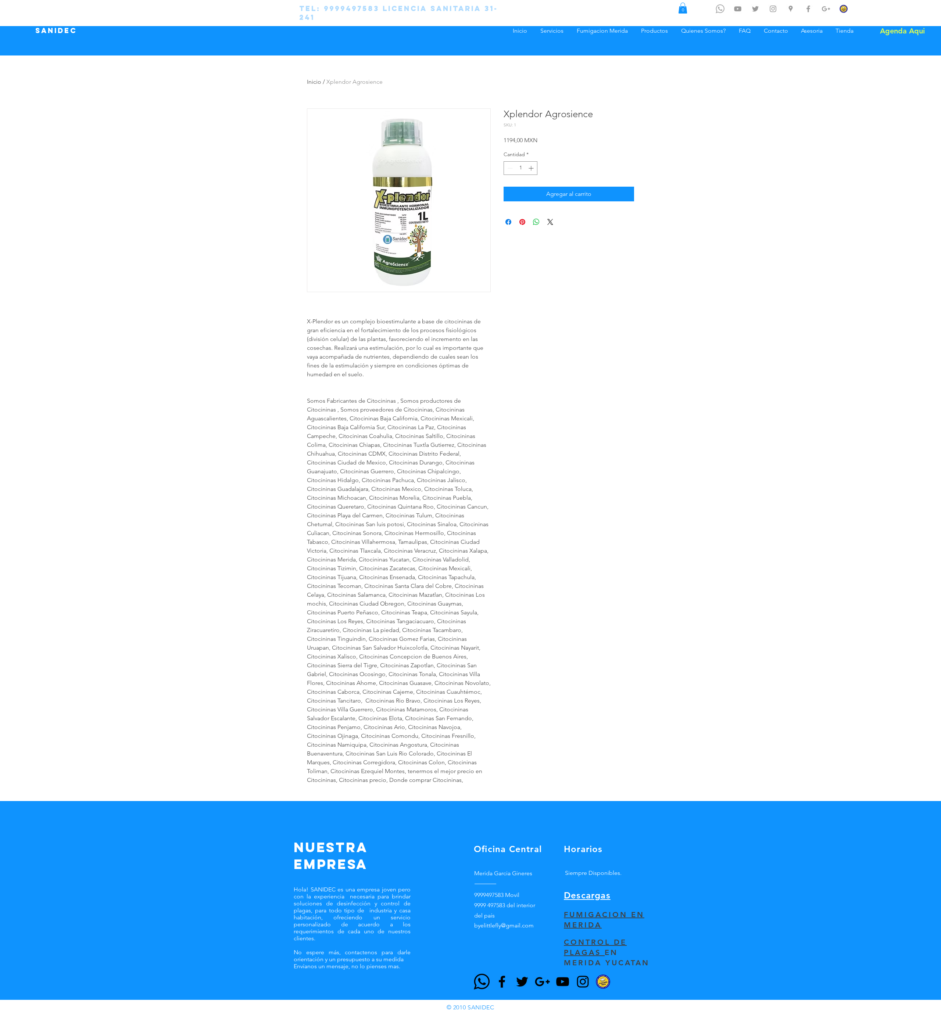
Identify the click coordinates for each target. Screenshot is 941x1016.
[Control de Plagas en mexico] (755, 8)
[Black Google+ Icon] (542, 982)
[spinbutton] (520, 168)
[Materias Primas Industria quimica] (826, 8)
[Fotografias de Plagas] (773, 8)
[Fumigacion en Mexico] (790, 8)
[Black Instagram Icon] (583, 982)
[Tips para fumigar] (737, 8)
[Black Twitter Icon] (522, 982)
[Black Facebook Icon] (502, 982)
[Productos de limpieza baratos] (808, 8)
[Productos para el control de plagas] (843, 8)
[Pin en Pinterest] (522, 222)
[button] (682, 8)
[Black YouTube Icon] (562, 982)
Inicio (314, 81)
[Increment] (531, 168)
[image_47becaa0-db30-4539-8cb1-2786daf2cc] (603, 982)
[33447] (482, 982)
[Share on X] (550, 222)
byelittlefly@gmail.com (504, 925)
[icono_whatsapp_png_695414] (720, 8)
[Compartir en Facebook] (508, 222)
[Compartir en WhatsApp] (536, 222)
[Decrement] (509, 168)
